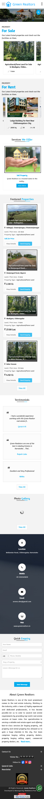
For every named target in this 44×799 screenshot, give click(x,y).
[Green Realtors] (20, 4)
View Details (11, 244)
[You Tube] (26, 762)
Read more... (26, 741)
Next (38, 167)
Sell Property (21, 175)
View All (22, 388)
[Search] (38, 12)
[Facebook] (23, 762)
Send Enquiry (25, 244)
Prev (6, 167)
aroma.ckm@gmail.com (22, 601)
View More (21, 186)
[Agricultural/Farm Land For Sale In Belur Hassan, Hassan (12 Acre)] (27, 51)
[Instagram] (29, 762)
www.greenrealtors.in (22, 626)
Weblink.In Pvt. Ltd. (32, 790)
